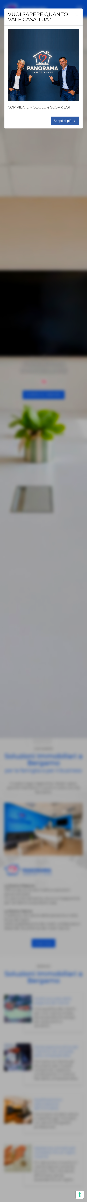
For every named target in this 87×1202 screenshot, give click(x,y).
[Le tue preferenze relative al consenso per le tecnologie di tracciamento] (80, 1195)
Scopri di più (63, 121)
